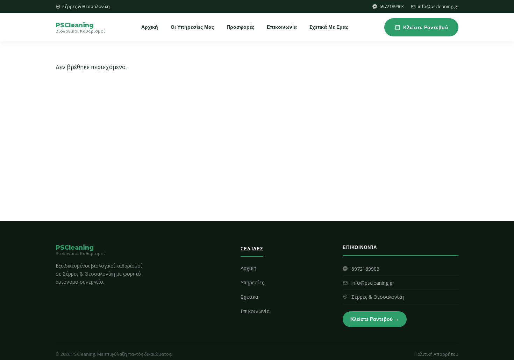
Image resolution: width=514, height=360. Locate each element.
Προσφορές (240, 27)
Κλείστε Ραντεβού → (374, 319)
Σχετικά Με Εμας (328, 27)
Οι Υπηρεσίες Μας (192, 27)
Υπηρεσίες (252, 282)
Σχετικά (249, 296)
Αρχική (149, 27)
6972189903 (391, 6)
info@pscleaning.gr (438, 6)
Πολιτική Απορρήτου (436, 354)
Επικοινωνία (282, 27)
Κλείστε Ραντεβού (425, 27)
